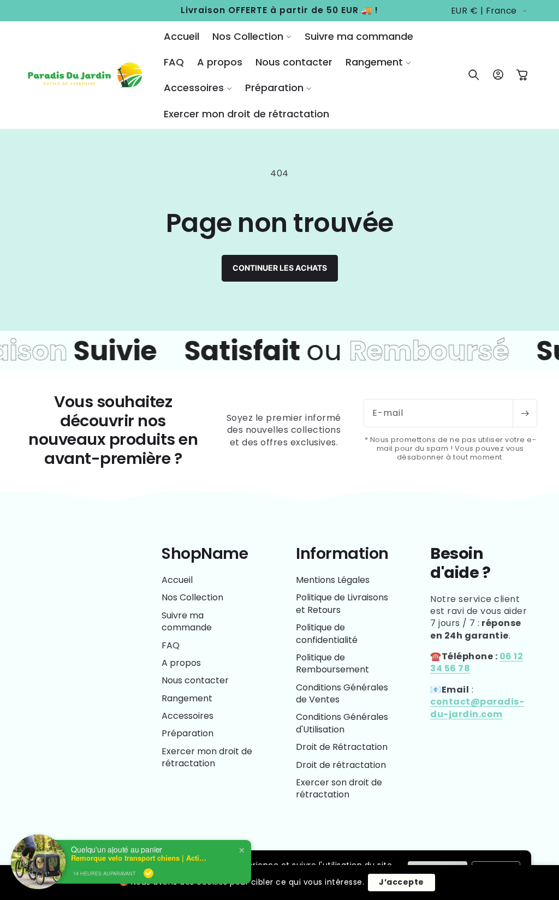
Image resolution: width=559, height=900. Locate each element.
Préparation (187, 733)
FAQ (171, 645)
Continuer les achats (280, 267)
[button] (252, 36)
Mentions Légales (333, 580)
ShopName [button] (205, 553)
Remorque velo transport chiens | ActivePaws (139, 858)
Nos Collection (192, 597)
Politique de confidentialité (327, 633)
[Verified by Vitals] (148, 873)
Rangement (187, 698)
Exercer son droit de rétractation (339, 788)
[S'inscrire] (525, 413)
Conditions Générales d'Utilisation (342, 723)
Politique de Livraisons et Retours (342, 603)
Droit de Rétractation (342, 747)
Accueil (177, 580)
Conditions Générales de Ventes (342, 693)
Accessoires (187, 716)
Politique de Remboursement (332, 663)
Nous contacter (195, 680)
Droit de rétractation (341, 765)
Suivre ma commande (187, 621)
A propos (181, 663)
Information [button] (342, 553)
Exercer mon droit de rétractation (207, 757)
